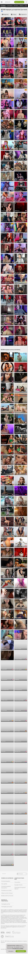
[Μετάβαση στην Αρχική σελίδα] (8, 2)
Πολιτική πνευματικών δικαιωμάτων (6, 887)
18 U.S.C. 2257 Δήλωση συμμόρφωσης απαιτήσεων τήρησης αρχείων (14, 942)
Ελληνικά (21, 873)
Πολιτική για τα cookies (6, 890)
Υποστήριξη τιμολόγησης (6, 906)
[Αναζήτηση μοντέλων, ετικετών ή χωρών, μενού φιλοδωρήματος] (26, 5)
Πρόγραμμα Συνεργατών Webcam (20, 888)
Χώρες (14, 14)
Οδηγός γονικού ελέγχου (7, 893)
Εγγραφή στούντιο (18, 884)
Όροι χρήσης (4, 883)
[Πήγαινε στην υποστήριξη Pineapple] (2, 936)
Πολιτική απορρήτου (5, 881)
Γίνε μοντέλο (17, 882)
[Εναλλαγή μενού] (1, 2)
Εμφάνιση (6, 14)
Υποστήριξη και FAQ (5, 904)
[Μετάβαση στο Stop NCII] (9, 936)
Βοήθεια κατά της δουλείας (7, 895)
